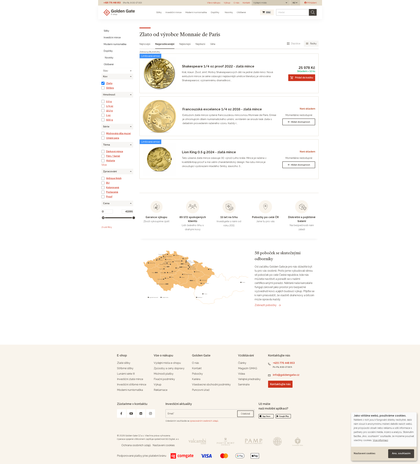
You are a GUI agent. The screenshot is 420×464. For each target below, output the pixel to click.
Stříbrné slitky (125, 368)
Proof (109, 196)
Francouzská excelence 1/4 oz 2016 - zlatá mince (222, 109)
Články (242, 362)
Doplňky (215, 12)
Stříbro (110, 88)
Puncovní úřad (200, 389)
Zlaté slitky (123, 362)
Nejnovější (144, 44)
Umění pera (112, 138)
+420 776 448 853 (112, 2)
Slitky (159, 12)
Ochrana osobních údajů (136, 445)
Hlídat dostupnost (300, 122)
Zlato (109, 83)
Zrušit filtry (106, 227)
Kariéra (196, 379)
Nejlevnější (185, 44)
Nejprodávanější (164, 44)
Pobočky (197, 373)
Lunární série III (126, 373)
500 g (109, 120)
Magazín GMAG (247, 368)
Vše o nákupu (213, 2)
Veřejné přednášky (249, 379)
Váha (212, 44)
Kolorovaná (112, 187)
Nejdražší (200, 44)
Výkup (227, 2)
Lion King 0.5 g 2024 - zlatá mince (209, 152)
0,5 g (109, 101)
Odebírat (245, 413)
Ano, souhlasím (401, 453)
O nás (236, 2)
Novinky (228, 12)
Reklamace (160, 389)
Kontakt (246, 2)
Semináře (244, 384)
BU (108, 183)
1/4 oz (109, 106)
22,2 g (109, 110)
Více (104, 164)
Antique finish (113, 178)
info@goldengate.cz (286, 374)
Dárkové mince (114, 151)
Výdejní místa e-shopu (167, 362)
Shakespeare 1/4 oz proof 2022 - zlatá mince (218, 66)
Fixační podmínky (164, 379)
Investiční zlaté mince (130, 379)
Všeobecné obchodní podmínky (211, 384)
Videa (241, 373)
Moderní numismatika (196, 12)
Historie (110, 160)
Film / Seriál (113, 156)
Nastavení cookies (364, 453)
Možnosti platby (163, 373)
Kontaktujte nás (280, 384)
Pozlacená (112, 192)
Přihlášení (311, 2)
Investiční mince (173, 12)
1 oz (108, 115)
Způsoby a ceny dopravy (169, 368)
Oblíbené (241, 12)
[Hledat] (313, 12)
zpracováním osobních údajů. (204, 421)
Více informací (380, 440)
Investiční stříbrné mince (131, 384)
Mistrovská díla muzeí (118, 133)
